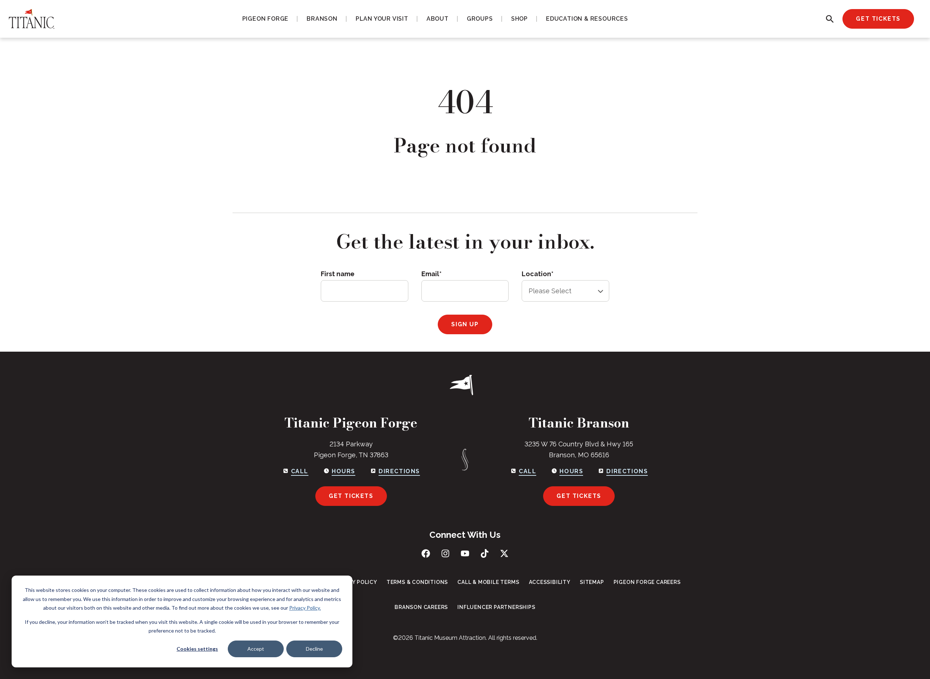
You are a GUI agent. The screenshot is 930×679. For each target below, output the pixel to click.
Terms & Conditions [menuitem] (417, 582)
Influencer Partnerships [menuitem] (496, 607)
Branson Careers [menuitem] (421, 607)
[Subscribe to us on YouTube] (465, 553)
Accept (255, 649)
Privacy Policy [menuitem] (355, 582)
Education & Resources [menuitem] (587, 18)
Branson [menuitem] (322, 18)
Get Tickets (878, 18)
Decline (314, 649)
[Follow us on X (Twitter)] (504, 553)
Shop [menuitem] (519, 18)
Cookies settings (197, 649)
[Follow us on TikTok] (484, 553)
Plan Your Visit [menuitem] (382, 18)
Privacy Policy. (305, 608)
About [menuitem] (437, 18)
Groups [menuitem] (480, 18)
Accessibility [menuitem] (549, 582)
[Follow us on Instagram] (445, 553)
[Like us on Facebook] (426, 553)
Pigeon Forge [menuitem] (265, 18)
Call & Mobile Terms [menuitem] (488, 582)
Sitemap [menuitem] (592, 582)
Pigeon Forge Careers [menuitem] (647, 582)
